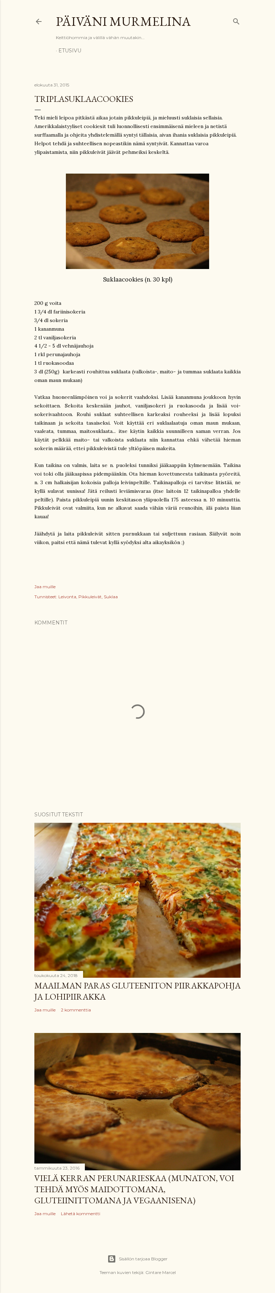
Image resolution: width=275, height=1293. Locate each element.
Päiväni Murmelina (123, 21)
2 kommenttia (76, 1010)
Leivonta (67, 596)
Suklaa (111, 596)
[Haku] (236, 20)
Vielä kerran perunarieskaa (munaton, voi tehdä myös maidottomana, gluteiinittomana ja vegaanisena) (134, 1189)
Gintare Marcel (160, 1272)
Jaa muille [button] (45, 586)
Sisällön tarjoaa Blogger (143, 1258)
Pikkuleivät (90, 596)
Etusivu (69, 50)
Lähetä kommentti (80, 1213)
